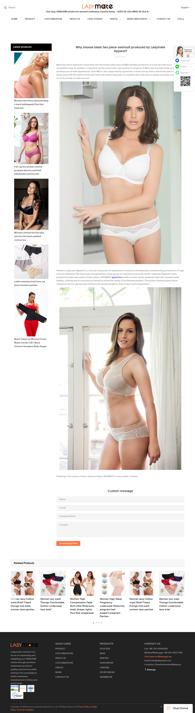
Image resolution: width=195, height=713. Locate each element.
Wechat (183, 67)
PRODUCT (30, 19)
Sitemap (151, 670)
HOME (14, 19)
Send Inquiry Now (68, 543)
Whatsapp (184, 73)
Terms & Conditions (25, 710)
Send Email (185, 61)
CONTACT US (163, 19)
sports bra (117, 277)
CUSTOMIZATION (53, 19)
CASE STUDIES (94, 19)
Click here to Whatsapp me (158, 657)
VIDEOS (114, 19)
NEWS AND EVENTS (137, 19)
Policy (181, 19)
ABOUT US (74, 19)
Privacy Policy (84, 707)
